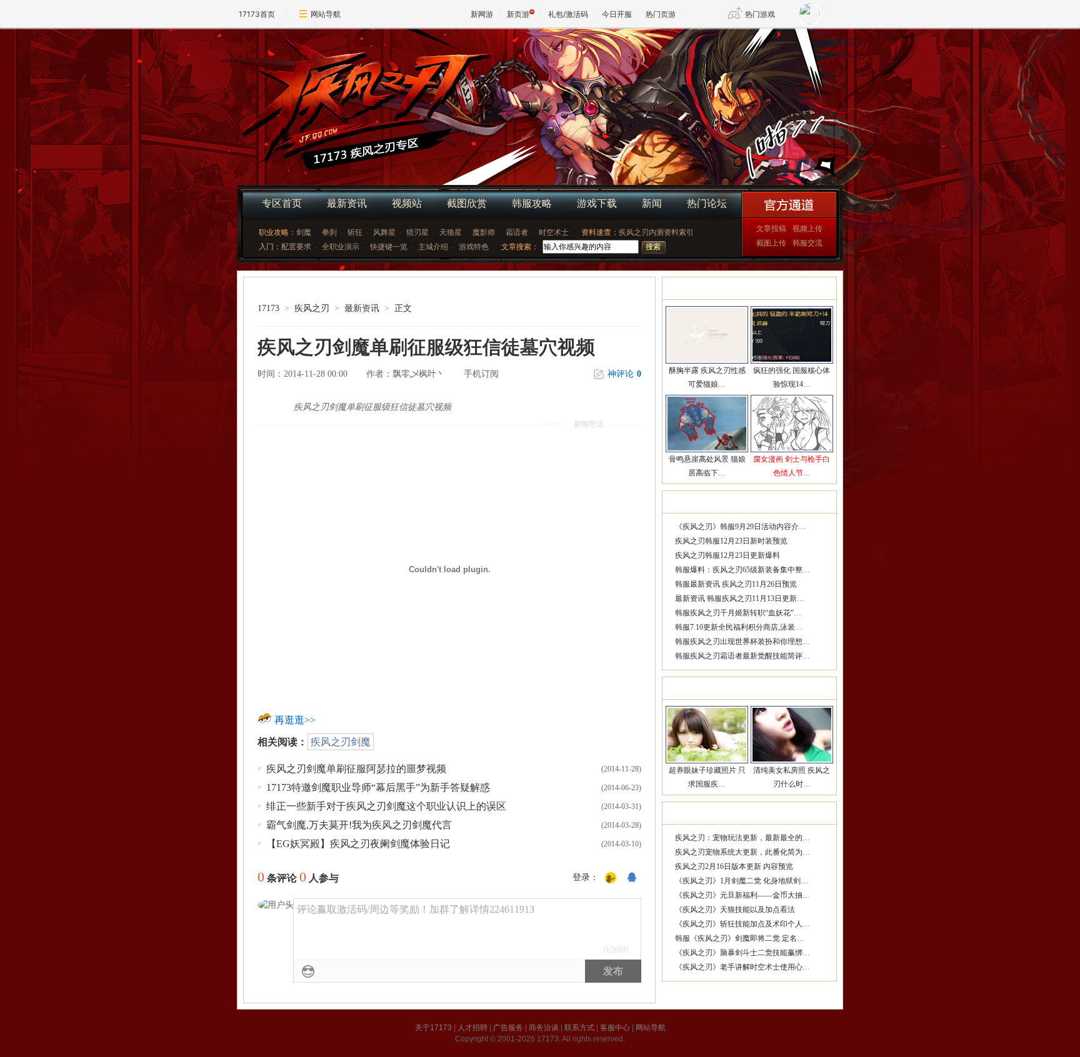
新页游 (518, 14)
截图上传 (771, 243)
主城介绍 (433, 246)
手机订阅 (481, 374)
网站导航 (326, 14)
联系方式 (579, 1027)
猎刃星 (417, 232)
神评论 (624, 374)
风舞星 (384, 232)
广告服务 (508, 1027)
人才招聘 (473, 1027)
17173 (268, 308)
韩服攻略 (532, 203)
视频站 (407, 203)
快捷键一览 (389, 246)
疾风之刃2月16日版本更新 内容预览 (734, 866)
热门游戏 (760, 14)
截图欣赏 (467, 203)
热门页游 (661, 14)
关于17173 (433, 1027)
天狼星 (450, 232)
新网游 (482, 14)
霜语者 (517, 232)
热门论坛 (707, 203)
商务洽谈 (544, 1027)
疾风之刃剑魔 (341, 742)
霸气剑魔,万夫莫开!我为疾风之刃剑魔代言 (359, 825)
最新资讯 (347, 203)
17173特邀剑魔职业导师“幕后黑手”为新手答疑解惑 (378, 787)
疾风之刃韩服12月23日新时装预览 (731, 541)
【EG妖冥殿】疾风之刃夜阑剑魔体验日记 (358, 843)
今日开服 (617, 14)
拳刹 (329, 232)
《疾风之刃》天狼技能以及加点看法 (735, 909)
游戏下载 (597, 203)
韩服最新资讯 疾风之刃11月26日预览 (736, 584)
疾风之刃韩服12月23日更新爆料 (727, 555)
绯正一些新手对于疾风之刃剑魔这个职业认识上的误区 (386, 806)
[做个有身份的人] (610, 878)
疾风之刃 (358, 93)
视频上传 (807, 228)
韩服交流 (807, 243)
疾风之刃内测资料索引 (656, 232)
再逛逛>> (295, 720)
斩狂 (355, 232)
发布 (613, 971)
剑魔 (303, 232)
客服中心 (615, 1027)
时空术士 (554, 232)
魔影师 (483, 232)
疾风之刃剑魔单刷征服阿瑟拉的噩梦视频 (356, 768)
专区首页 (282, 203)
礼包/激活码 (568, 14)
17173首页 (257, 14)
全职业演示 (340, 246)
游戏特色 (474, 246)
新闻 (652, 203)
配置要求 (296, 246)
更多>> (818, 288)
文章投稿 (771, 228)
